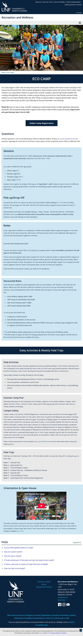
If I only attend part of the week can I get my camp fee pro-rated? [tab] (29, 560)
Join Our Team (47, 2)
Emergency (30, 615)
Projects (78, 5)
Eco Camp (10, 72)
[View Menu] (79, 22)
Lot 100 (20, 531)
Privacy (41, 633)
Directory (20, 615)
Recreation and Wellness (17, 17)
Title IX (56, 618)
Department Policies (44, 587)
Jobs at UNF (65, 618)
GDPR (48, 633)
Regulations (46, 615)
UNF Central (11, 615)
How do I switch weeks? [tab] (13, 552)
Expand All (77, 542)
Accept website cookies (58, 633)
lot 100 (60, 202)
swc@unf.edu (63, 597)
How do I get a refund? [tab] (12, 556)
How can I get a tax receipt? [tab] (14, 568)
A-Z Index (78, 13)
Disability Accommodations (35, 618)
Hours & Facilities (59, 2)
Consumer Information (60, 615)
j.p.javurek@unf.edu (43, 441)
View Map (61, 600)
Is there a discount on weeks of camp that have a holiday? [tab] (26, 564)
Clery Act (49, 618)
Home (3, 72)
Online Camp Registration (41, 123)
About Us (38, 2)
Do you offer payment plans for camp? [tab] (18, 548)
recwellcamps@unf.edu (67, 139)
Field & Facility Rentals (73, 2)
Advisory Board (70, 5)
